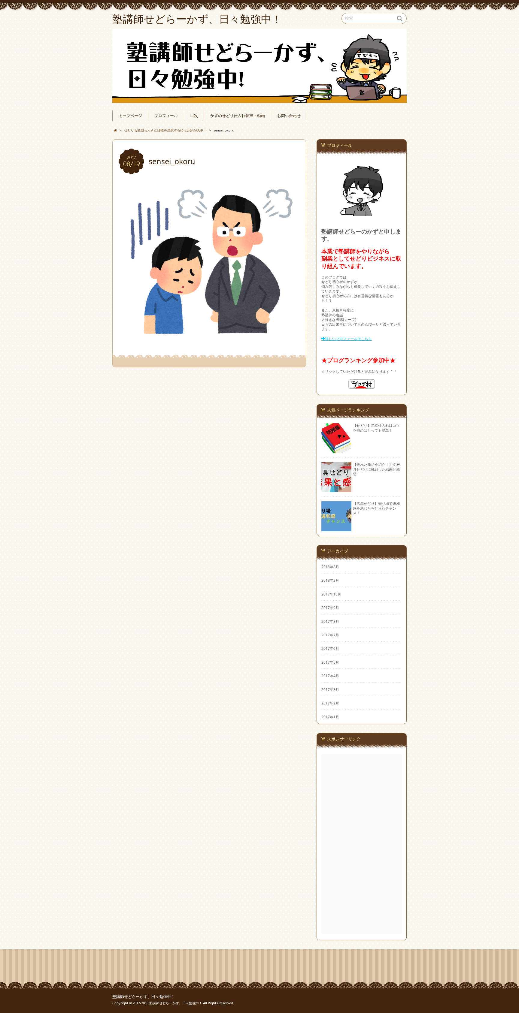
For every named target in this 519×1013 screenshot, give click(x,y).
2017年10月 (331, 594)
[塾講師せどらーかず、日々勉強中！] (259, 66)
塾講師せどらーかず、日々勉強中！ (143, 996)
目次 (194, 115)
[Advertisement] (362, 844)
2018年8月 (330, 566)
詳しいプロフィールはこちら (348, 338)
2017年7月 (330, 634)
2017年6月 (330, 648)
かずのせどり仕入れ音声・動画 (237, 115)
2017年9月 (330, 607)
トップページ (130, 115)
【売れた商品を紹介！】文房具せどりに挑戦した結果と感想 (376, 469)
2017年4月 (330, 675)
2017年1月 (330, 716)
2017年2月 (330, 703)
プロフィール (166, 115)
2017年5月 (330, 662)
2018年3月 (330, 580)
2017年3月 (330, 689)
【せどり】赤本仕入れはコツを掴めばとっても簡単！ (376, 427)
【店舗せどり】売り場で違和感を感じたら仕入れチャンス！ (376, 508)
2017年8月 (330, 621)
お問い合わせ (289, 115)
